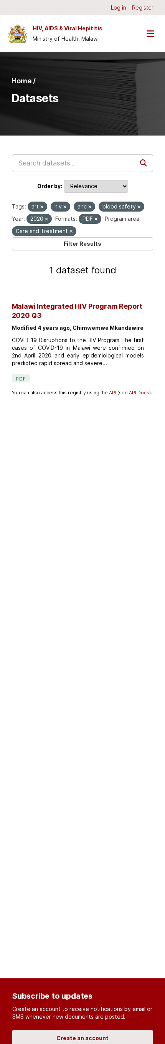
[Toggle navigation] (150, 33)
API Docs (139, 392)
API (112, 392)
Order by (49, 186)
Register (142, 7)
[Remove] (41, 207)
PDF (21, 379)
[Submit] (144, 163)
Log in (118, 7)
